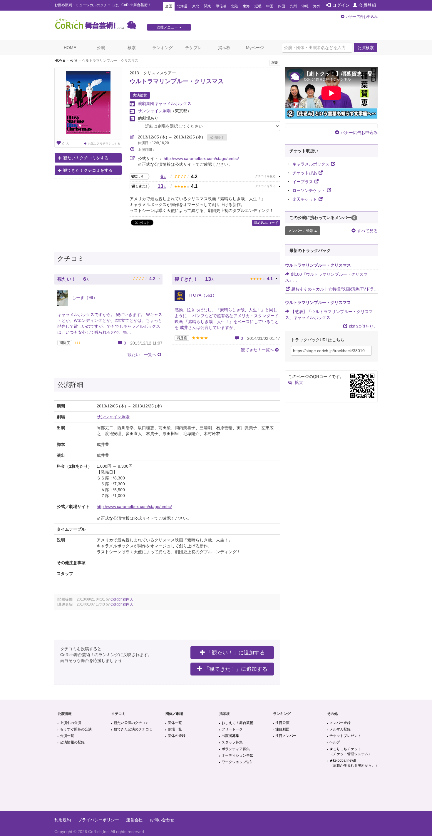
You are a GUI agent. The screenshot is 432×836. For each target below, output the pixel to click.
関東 (207, 6)
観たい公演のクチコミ (131, 723)
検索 (132, 47)
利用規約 (62, 819)
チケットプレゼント (345, 736)
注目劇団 (282, 729)
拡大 (299, 382)
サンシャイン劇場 (154, 110)
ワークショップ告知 (237, 762)
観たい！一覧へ (142, 354)
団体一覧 (175, 723)
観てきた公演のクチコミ (133, 729)
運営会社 (134, 819)
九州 (293, 6)
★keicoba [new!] (354, 763)
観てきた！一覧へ (257, 349)
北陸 (234, 6)
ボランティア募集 (236, 749)
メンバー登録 (340, 723)
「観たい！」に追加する (236, 653)
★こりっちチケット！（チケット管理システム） (350, 751)
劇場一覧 (175, 729)
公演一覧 (67, 736)
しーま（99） (84, 297)
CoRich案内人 (121, 599)
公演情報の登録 (72, 742)
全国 (168, 6)
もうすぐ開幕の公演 (76, 729)
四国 (281, 6)
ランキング (162, 47)
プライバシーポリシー (98, 819)
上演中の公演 (70, 723)
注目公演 (282, 723)
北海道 (182, 6)
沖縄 (305, 6)
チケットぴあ (304, 172)
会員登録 (367, 5)
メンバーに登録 (300, 231)
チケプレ (193, 47)
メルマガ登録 (340, 729)
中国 (269, 6)
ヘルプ (334, 742)
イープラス (302, 181)
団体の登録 (176, 736)
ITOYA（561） (202, 295)
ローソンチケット (308, 190)
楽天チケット (304, 199)
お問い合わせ (162, 819)
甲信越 (221, 6)
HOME (70, 47)
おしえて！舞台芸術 (237, 723)
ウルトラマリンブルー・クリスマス (177, 81)
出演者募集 (230, 736)
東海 (246, 6)
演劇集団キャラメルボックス (164, 103)
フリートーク (232, 729)
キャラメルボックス (310, 164)
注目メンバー (286, 736)
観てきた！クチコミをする (88, 170)
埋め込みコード (266, 223)
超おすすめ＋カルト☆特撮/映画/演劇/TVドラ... (334, 289)
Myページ (255, 47)
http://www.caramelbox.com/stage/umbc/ (201, 158)
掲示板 (224, 47)
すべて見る (367, 230)
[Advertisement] (216, 792)
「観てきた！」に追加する (235, 669)
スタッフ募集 (232, 742)
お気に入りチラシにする (104, 143)
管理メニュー (167, 27)
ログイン (341, 5)
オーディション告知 (237, 755)
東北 (195, 6)
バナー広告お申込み (362, 17)
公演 (101, 47)
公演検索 (365, 47)
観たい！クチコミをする (85, 158)
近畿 (258, 6)
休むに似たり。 (363, 326)
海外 (316, 6)
